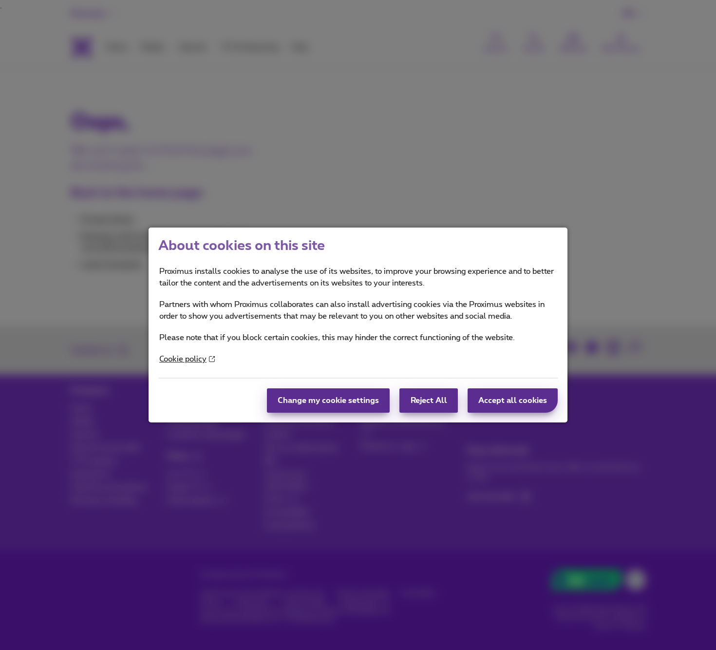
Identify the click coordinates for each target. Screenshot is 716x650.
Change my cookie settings (328, 400)
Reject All (429, 400)
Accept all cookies (512, 400)
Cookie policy (183, 359)
